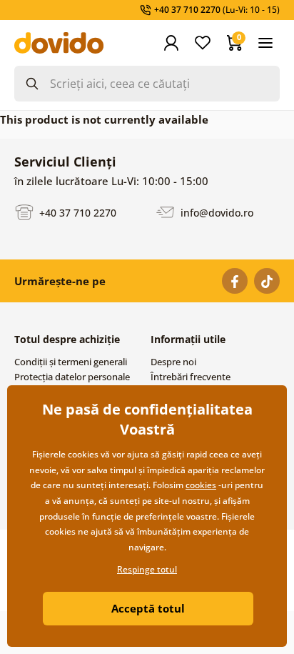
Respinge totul (147, 569)
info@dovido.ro (215, 212)
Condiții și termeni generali (70, 361)
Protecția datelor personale (72, 376)
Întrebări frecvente (190, 376)
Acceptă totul (148, 608)
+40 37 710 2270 (76, 212)
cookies (201, 485)
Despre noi (173, 361)
